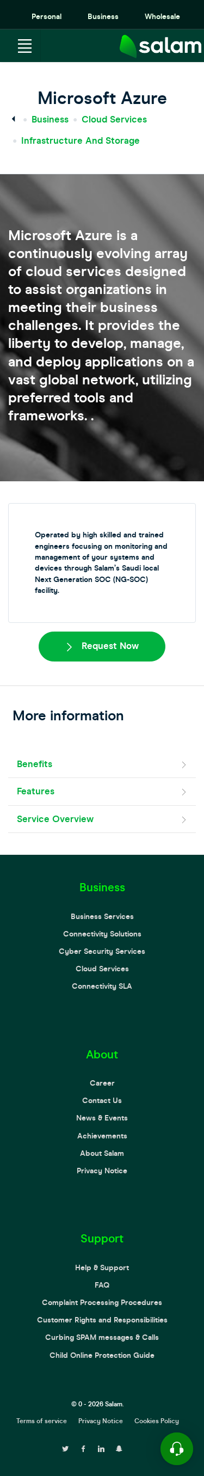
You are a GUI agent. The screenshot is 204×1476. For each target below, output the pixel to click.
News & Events (102, 1118)
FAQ (102, 1285)
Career (102, 1083)
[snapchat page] (119, 1447)
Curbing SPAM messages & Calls (102, 1337)
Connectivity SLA (102, 986)
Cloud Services (114, 119)
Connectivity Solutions (102, 934)
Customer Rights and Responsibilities (102, 1320)
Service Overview (55, 819)
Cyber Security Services (102, 951)
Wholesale (162, 16)
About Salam (102, 1153)
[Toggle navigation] (24, 45)
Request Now (109, 646)
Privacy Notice (102, 1170)
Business (103, 16)
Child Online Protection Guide (102, 1355)
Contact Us (102, 1100)
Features (35, 791)
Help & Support (102, 1267)
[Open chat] (176, 1448)
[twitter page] (65, 1447)
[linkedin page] (101, 1447)
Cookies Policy (156, 1421)
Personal (46, 16)
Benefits (34, 764)
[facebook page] (83, 1447)
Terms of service (41, 1421)
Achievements (102, 1136)
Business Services (102, 916)
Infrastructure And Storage (80, 140)
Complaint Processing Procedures (102, 1302)
